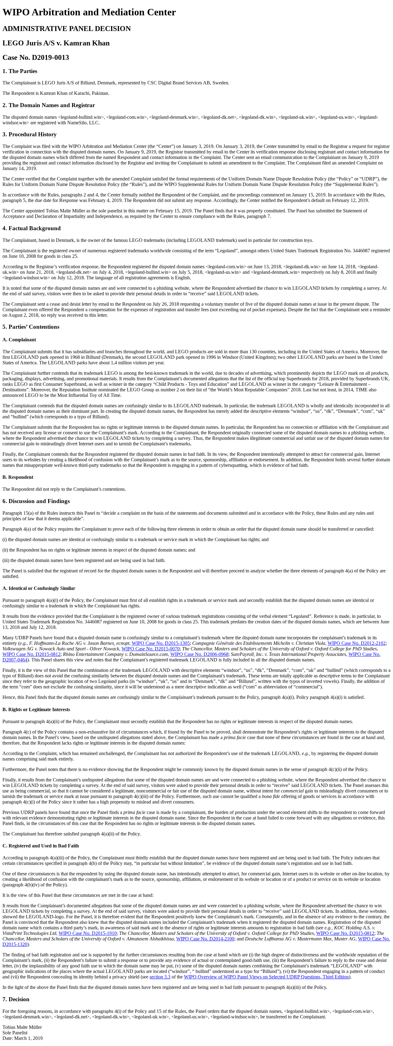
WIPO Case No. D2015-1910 (88, 933)
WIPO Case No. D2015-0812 (31, 654)
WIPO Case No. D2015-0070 (151, 648)
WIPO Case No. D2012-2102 (357, 643)
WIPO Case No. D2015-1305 (161, 643)
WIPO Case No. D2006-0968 (199, 654)
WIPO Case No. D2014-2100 (205, 938)
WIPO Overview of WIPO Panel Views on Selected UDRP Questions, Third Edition (266, 976)
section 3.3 (160, 976)
